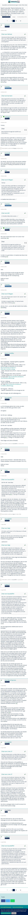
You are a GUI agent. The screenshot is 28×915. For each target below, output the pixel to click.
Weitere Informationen (5, 913)
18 (16, 20)
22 (20, 20)
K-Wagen (14, 148)
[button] (2, 2)
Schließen (14, 913)
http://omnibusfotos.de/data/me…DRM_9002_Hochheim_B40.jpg (9, 368)
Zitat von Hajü (5, 528)
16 (11, 20)
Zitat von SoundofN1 (7, 479)
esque (13, 17)
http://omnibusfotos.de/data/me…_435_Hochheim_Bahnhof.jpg (12, 377)
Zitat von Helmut (6, 34)
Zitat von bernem (6, 96)
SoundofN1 (15, 443)
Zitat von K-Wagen (7, 180)
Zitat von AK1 (5, 213)
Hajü (14, 514)
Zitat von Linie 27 (6, 751)
